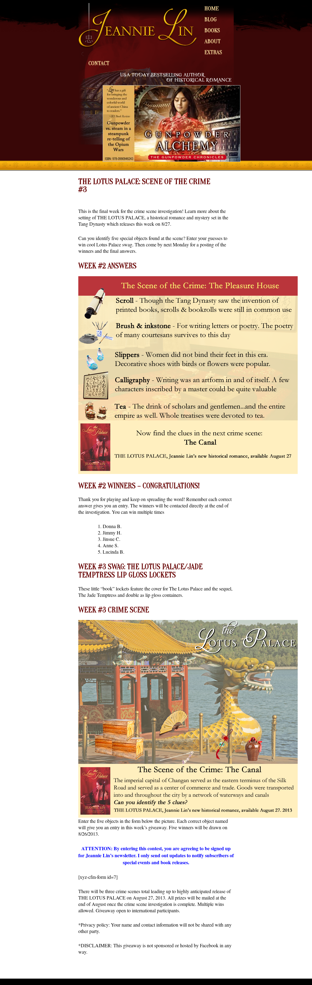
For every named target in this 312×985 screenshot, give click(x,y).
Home (211, 8)
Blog (210, 19)
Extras (213, 52)
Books (212, 30)
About (212, 41)
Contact (98, 63)
